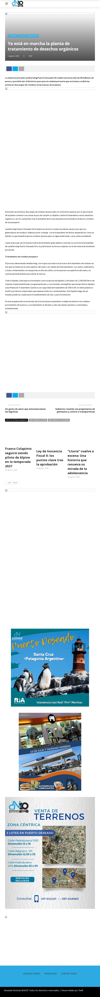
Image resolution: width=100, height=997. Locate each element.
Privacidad (51, 973)
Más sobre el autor (38, 420)
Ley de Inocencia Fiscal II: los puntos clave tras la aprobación (49, 457)
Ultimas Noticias (32, 36)
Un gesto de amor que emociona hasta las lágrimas (25, 410)
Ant (9, 483)
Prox (15, 483)
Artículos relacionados (16, 420)
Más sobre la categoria (59, 420)
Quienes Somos (31, 973)
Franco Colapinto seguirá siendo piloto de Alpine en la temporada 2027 (18, 457)
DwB (81, 990)
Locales (21, 36)
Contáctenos (69, 973)
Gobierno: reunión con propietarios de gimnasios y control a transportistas (75, 410)
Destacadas (12, 36)
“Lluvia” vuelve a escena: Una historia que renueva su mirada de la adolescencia (81, 462)
